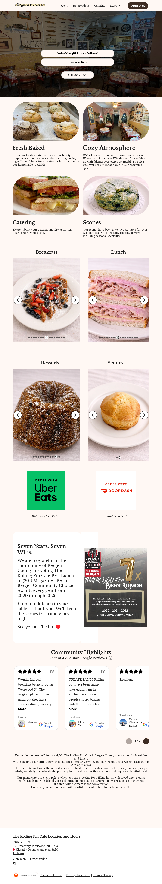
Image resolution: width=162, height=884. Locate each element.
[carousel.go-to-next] (75, 300)
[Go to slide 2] (31, 337)
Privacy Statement (78, 875)
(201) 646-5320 (22, 842)
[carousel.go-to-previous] (18, 300)
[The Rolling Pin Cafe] (30, 5)
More (22, 709)
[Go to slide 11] (54, 337)
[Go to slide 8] (50, 456)
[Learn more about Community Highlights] (110, 658)
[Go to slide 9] (49, 337)
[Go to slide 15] (64, 337)
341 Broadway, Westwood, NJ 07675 (35, 845)
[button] (116, 6)
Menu (64, 5)
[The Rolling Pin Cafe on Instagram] (14, 864)
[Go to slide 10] (52, 337)
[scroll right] (146, 741)
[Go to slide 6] (41, 337)
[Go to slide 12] (57, 337)
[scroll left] (129, 741)
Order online (38, 858)
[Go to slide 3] (33, 337)
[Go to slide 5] (38, 337)
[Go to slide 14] (61, 337)
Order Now (138, 5)
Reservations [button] (81, 5)
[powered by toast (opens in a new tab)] (25, 875)
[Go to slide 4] (36, 337)
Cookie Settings (103, 875)
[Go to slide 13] (59, 337)
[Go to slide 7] (43, 337)
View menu (20, 858)
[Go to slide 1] (29, 337)
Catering (99, 5)
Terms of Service (51, 875)
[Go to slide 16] (137, 337)
